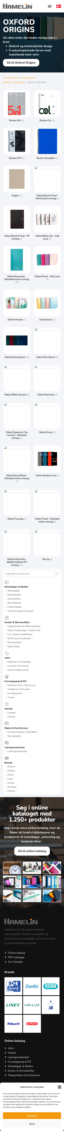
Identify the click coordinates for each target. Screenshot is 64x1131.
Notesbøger (19, 82)
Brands (8, 762)
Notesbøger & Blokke (16, 586)
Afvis (32, 1123)
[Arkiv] (6, 653)
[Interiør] (6, 704)
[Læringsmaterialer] (6, 743)
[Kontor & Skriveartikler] (6, 618)
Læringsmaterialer (14, 747)
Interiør (8, 708)
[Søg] (57, 573)
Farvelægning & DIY (15, 681)
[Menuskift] (49, 6)
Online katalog (11, 77)
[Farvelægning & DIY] (6, 677)
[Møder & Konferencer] (6, 723)
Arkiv (7, 658)
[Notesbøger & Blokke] (6, 582)
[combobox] (29, 573)
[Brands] (6, 758)
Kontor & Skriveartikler (17, 622)
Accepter (32, 1115)
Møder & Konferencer (16, 728)
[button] (59, 1087)
